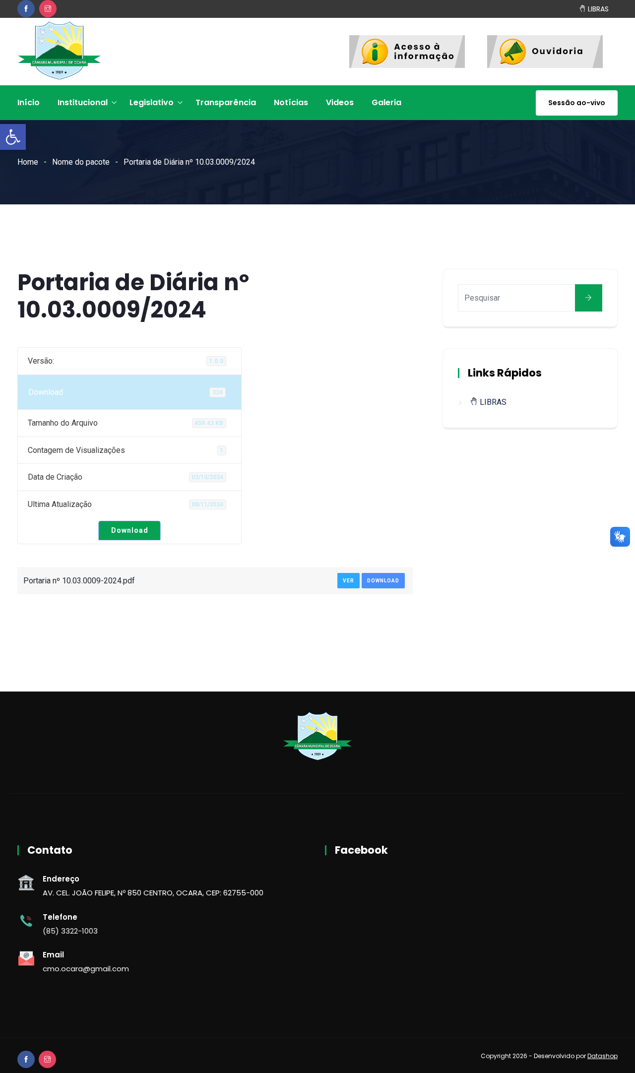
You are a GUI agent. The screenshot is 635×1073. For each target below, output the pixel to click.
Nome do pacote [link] (81, 162)
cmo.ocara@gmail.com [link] (86, 968)
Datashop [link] (602, 1056)
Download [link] (129, 530)
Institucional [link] (83, 102)
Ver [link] (348, 580)
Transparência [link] (225, 102)
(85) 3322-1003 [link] (70, 931)
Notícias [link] (291, 102)
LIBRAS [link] (597, 8)
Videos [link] (340, 102)
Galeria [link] (386, 102)
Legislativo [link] (151, 102)
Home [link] (27, 162)
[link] (13, 137)
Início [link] (28, 102)
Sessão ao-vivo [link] (576, 103)
